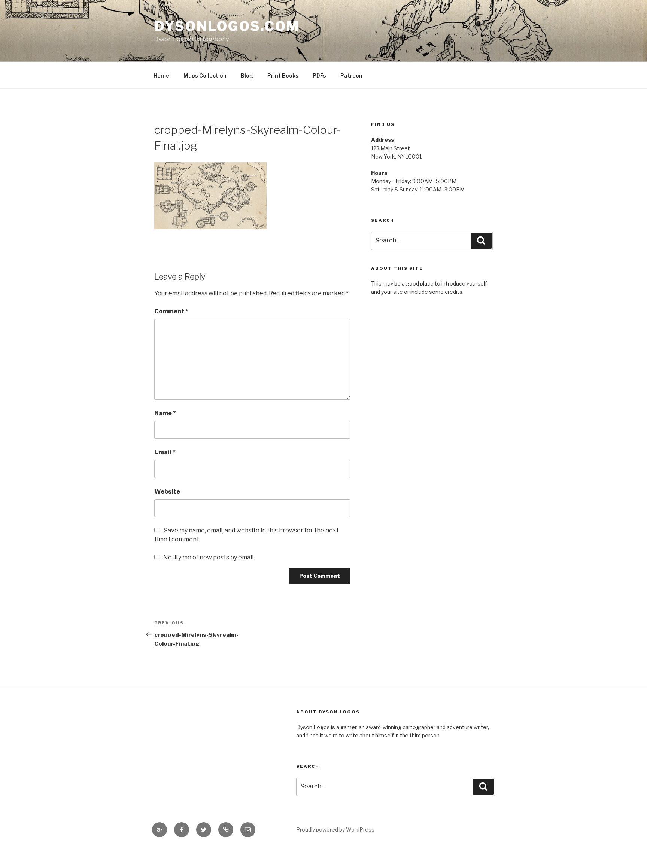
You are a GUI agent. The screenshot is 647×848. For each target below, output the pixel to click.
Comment (171, 311)
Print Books (282, 75)
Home (161, 75)
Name (165, 413)
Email (165, 452)
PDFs (319, 75)
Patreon (351, 75)
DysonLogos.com (227, 26)
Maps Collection (205, 75)
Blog (247, 75)
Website (167, 491)
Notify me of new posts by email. (209, 557)
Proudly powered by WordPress (335, 829)
